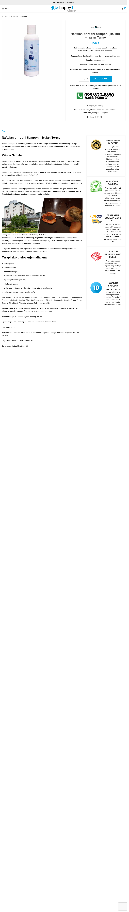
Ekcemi (93, 110)
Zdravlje (23, 16)
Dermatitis (85, 110)
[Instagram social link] (98, 117)
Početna (5, 16)
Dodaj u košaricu (101, 79)
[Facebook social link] (95, 117)
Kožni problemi (103, 110)
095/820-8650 (69, 2)
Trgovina (14, 16)
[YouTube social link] (101, 117)
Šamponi (104, 113)
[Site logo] (64, 8)
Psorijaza (96, 113)
